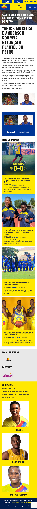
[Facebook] (25, 1)
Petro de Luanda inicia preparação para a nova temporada (18, 334)
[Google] (31, 1)
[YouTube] (35, 1)
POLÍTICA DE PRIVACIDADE (27, 502)
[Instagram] (29, 1)
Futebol (14, 185)
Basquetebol (16, 337)
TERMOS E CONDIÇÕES (15, 502)
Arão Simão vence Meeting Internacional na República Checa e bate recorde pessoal (18, 232)
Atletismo (15, 237)
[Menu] (30, 6)
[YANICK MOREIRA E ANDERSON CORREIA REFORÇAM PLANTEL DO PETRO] (18, 120)
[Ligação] (4, 6)
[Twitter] (27, 1)
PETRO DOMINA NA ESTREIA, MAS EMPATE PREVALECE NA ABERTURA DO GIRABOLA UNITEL (17, 180)
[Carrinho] (35, 7)
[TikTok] (32, 1)
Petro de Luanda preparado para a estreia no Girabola (16, 283)
